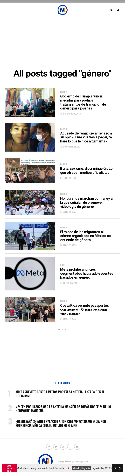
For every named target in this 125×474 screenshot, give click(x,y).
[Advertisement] (62, 42)
